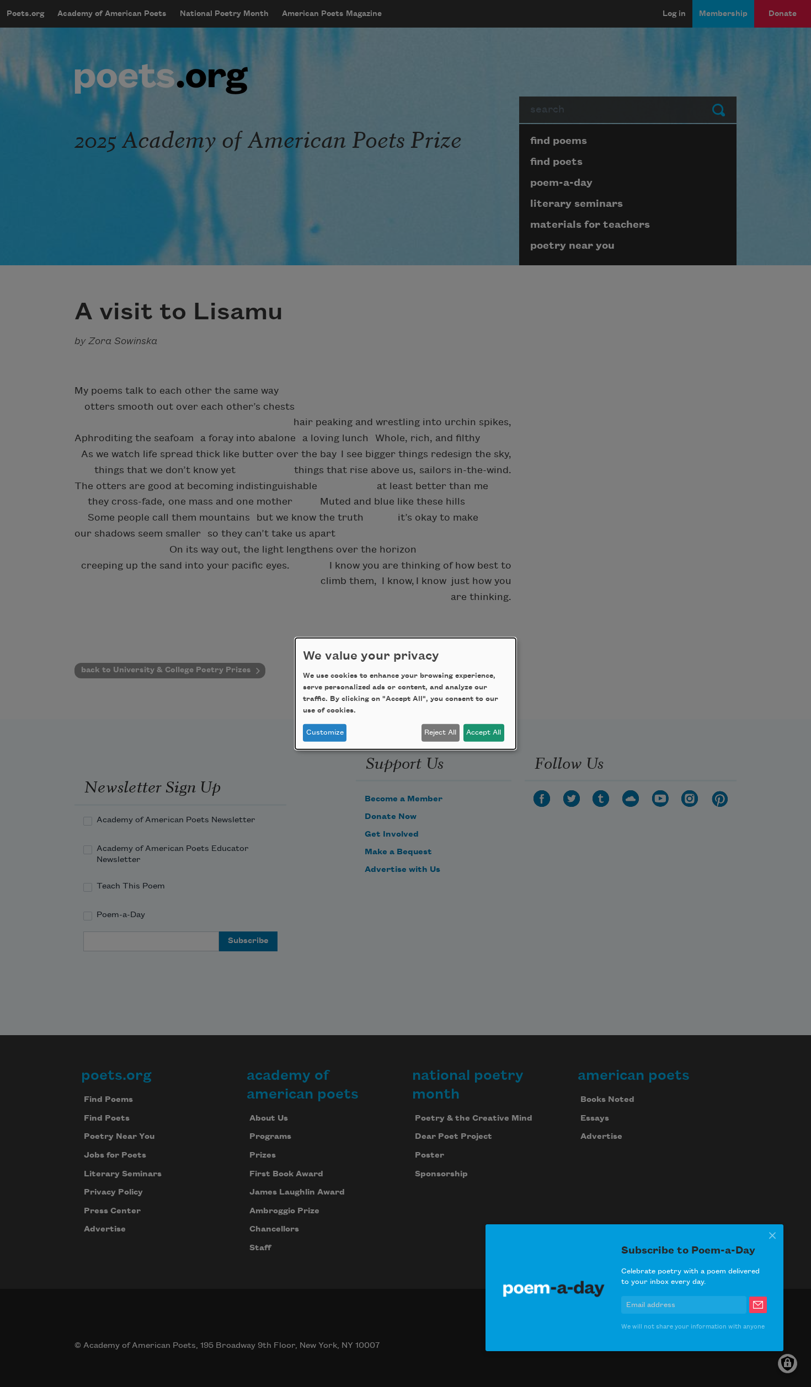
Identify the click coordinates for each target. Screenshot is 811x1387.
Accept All (483, 732)
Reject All (440, 732)
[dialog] (405, 693)
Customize (325, 732)
